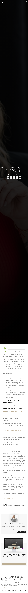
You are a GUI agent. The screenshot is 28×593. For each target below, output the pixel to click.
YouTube (12, 405)
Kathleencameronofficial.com (13, 413)
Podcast (18, 174)
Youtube (20, 411)
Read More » (4, 588)
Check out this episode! (8, 498)
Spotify (16, 405)
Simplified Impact (8, 495)
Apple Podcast (6, 405)
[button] (26, 1)
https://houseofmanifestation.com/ (14, 430)
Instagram (10, 411)
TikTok (4, 413)
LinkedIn (15, 411)
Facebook (5, 411)
